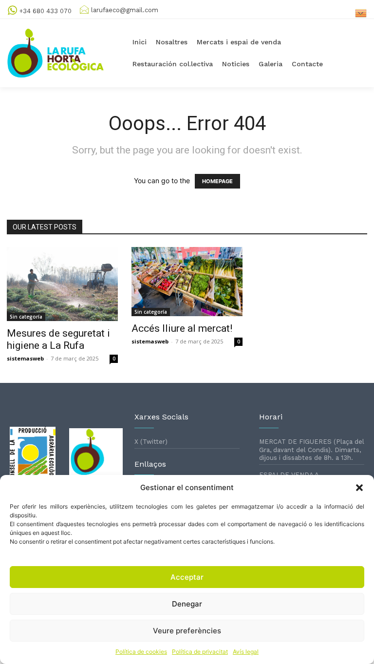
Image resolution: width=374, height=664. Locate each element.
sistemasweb (25, 358)
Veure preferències (187, 630)
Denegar (187, 603)
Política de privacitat (200, 651)
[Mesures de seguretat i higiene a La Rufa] (62, 284)
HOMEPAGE (217, 181)
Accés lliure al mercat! (181, 328)
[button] (359, 488)
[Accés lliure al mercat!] (187, 281)
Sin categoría (26, 316)
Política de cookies (141, 651)
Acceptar (187, 577)
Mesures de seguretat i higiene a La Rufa (58, 339)
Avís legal (246, 651)
